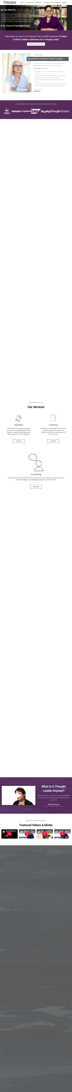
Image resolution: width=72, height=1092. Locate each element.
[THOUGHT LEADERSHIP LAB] (10, 2)
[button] (18, 795)
